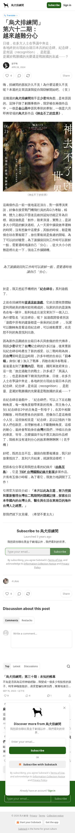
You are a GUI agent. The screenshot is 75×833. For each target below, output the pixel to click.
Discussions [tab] (31, 666)
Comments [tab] (11, 620)
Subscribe (54, 5)
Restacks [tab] (27, 620)
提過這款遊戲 (34, 302)
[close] (64, 708)
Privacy (33, 815)
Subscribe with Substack (40, 764)
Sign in (67, 5)
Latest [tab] (16, 666)
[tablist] (18, 620)
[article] (37, 686)
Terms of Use (57, 772)
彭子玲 (15, 63)
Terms (42, 815)
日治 (24, 356)
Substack (22, 828)
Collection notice (55, 815)
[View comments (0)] (19, 75)
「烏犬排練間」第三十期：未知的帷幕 (29, 676)
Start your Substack (30, 822)
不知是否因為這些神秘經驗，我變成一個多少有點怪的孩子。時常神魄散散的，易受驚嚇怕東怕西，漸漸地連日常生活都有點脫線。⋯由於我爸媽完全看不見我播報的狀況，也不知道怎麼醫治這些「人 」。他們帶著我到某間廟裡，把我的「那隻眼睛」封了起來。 (37, 684)
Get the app (52, 822)
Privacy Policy (39, 780)
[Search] (68, 666)
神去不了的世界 (48, 113)
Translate (11, 15)
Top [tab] (7, 666)
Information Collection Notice (49, 776)
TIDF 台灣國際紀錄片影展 (37, 472)
